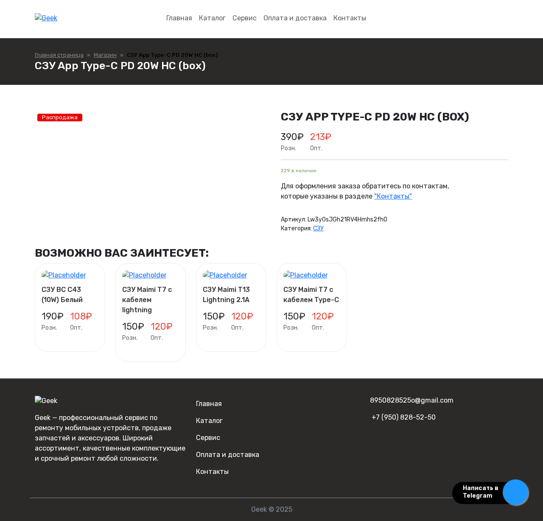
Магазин (105, 55)
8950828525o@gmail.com (411, 400)
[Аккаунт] (500, 18)
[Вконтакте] (39, 475)
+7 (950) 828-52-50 (404, 417)
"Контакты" (393, 196)
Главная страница (59, 55)
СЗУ (318, 228)
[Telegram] (53, 475)
